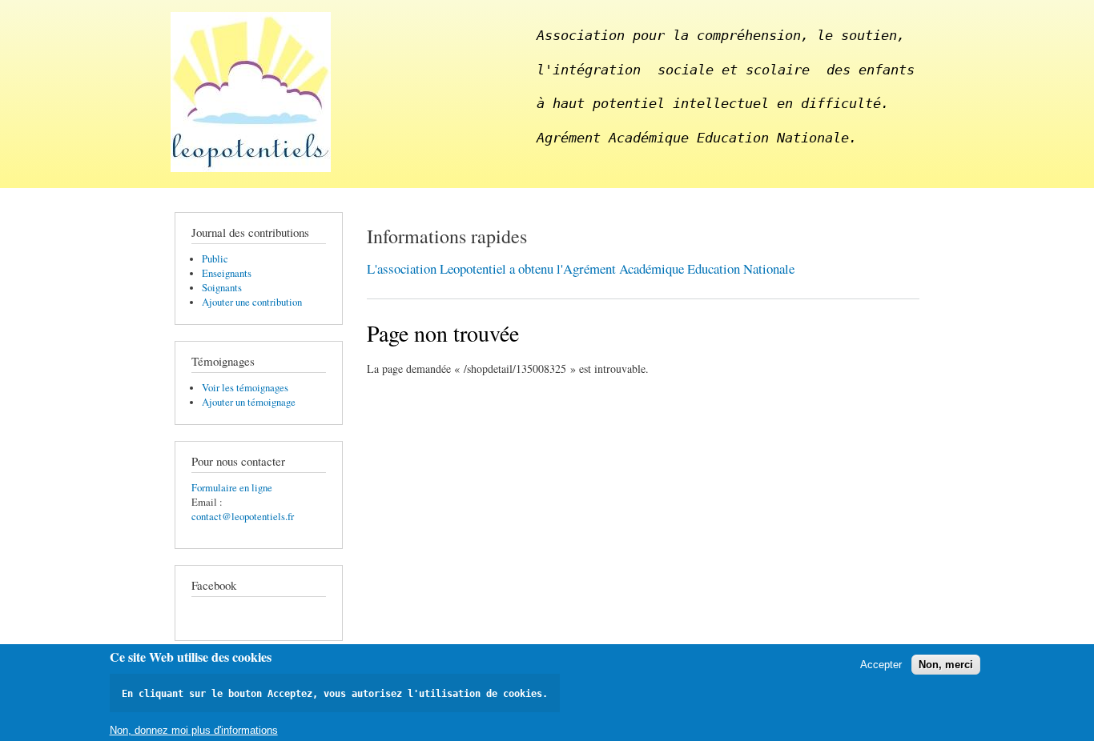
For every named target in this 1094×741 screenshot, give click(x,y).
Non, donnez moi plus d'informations (194, 729)
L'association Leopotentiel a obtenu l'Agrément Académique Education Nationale (580, 268)
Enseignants (226, 273)
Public (215, 259)
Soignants (222, 287)
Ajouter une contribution (252, 302)
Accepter (881, 665)
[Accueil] (253, 94)
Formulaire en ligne (231, 488)
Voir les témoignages (245, 388)
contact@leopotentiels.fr (242, 516)
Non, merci (946, 665)
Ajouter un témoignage (249, 402)
